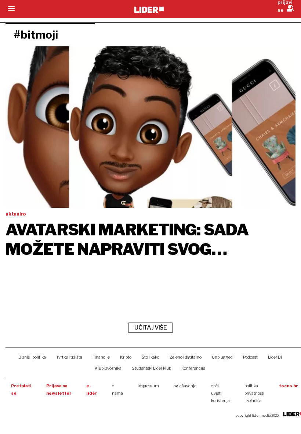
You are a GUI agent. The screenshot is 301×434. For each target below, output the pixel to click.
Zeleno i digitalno (186, 357)
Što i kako (150, 357)
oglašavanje (185, 385)
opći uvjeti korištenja (220, 393)
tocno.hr (288, 385)
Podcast (250, 357)
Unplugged (222, 357)
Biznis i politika (32, 357)
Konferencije (193, 368)
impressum (148, 385)
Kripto (125, 357)
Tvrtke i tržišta (69, 357)
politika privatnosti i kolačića (254, 393)
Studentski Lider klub (151, 368)
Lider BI (275, 357)
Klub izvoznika (108, 368)
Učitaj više (150, 327)
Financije (101, 357)
